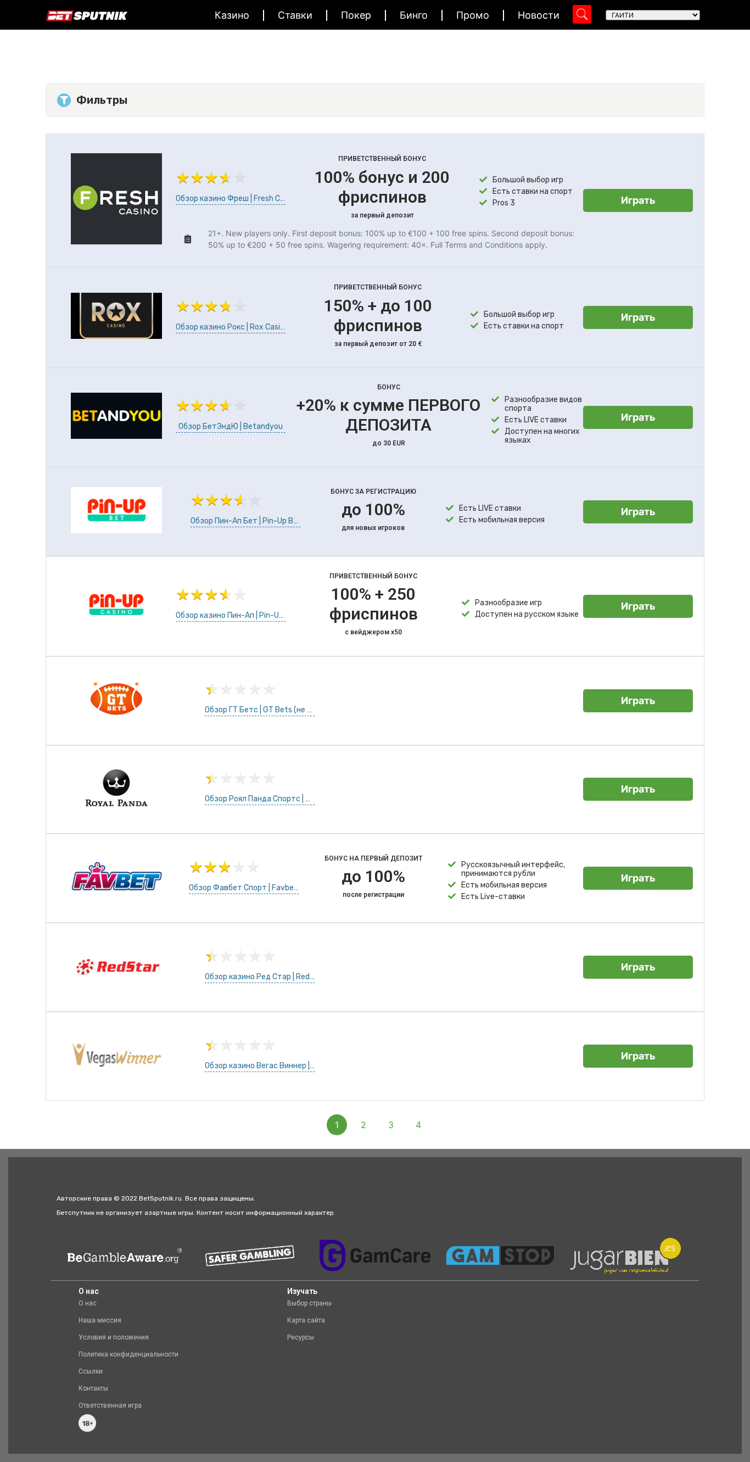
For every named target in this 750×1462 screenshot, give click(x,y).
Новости (538, 15)
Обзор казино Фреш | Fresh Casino (231, 198)
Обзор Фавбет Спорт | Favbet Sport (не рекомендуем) (244, 887)
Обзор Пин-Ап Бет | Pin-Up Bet (245, 521)
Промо (472, 15)
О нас (88, 1303)
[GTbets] (116, 718)
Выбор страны (309, 1303)
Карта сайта (306, 1320)
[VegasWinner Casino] (116, 1074)
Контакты (93, 1388)
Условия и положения (114, 1337)
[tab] (375, 99)
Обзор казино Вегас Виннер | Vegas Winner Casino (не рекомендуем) (260, 1065)
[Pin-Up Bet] (116, 529)
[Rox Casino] (116, 335)
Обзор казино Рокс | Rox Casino (231, 327)
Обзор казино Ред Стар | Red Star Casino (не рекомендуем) (260, 976)
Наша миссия (100, 1320)
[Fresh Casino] (116, 241)
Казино (232, 15)
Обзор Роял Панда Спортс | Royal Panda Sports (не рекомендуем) (260, 798)
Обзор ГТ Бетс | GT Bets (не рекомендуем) (260, 710)
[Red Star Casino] (116, 985)
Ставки (295, 15)
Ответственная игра (110, 1405)
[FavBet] (116, 896)
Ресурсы (300, 1337)
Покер (356, 15)
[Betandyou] (116, 435)
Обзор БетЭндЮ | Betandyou (230, 426)
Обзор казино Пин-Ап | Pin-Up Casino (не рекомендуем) (231, 615)
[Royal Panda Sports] (116, 807)
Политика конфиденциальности (128, 1354)
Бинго (414, 15)
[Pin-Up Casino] (116, 624)
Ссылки (91, 1371)
